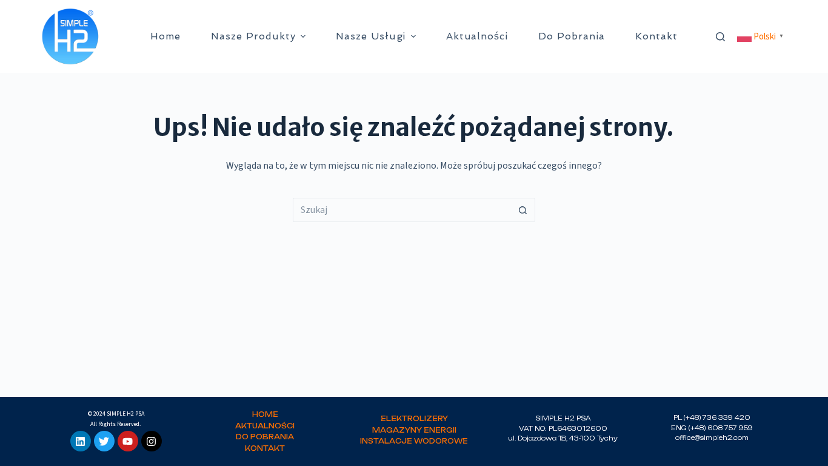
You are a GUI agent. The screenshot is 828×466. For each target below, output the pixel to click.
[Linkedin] (80, 441)
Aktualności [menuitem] (477, 36)
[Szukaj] (720, 36)
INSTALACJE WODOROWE (414, 441)
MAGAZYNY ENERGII (414, 430)
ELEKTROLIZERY (414, 418)
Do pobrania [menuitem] (571, 36)
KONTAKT (265, 448)
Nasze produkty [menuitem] (253, 36)
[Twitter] (104, 441)
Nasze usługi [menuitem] (371, 36)
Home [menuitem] (165, 36)
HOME (265, 414)
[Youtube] (128, 441)
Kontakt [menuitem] (656, 36)
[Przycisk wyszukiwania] (523, 210)
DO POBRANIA (265, 437)
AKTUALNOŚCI (265, 426)
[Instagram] (151, 441)
